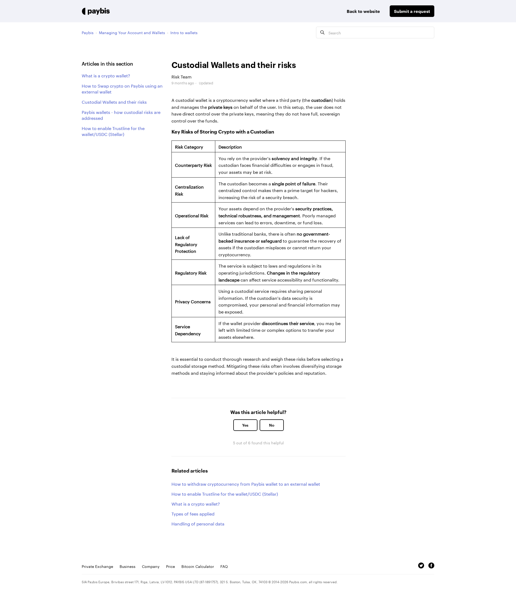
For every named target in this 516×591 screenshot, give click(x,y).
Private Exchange (97, 566)
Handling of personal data (197, 523)
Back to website (363, 11)
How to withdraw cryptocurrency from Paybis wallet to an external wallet (245, 483)
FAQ (224, 566)
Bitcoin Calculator (197, 566)
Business (127, 566)
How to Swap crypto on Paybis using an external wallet (122, 88)
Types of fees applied (192, 513)
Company (151, 566)
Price (170, 566)
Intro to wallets (184, 32)
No (271, 425)
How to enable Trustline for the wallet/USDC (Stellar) (113, 131)
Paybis (88, 32)
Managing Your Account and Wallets (132, 32)
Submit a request (412, 11)
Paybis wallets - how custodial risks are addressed (121, 115)
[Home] (96, 11)
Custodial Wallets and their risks (114, 101)
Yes (245, 425)
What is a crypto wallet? (106, 75)
